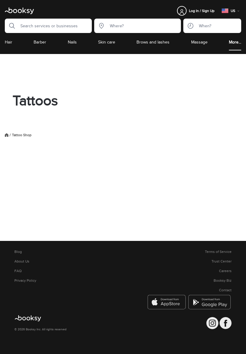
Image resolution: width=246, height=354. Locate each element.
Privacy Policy (25, 280)
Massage (199, 42)
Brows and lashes (153, 42)
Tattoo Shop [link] (22, 135)
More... (235, 42)
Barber (40, 42)
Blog (18, 251)
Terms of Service (218, 251)
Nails (72, 42)
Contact (225, 290)
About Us (21, 261)
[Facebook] (226, 323)
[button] (10, 25)
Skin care (106, 42)
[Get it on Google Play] (210, 302)
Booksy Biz (223, 280)
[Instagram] (212, 323)
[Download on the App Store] (167, 302)
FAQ (18, 270)
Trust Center (222, 261)
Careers (225, 270)
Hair (8, 42)
